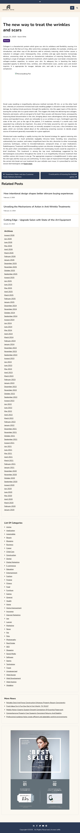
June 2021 (8, 450)
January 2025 (9, 302)
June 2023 (8, 365)
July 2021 (8, 446)
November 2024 (10, 309)
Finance (9, 580)
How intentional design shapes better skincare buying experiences (38, 193)
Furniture (9, 590)
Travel (8, 668)
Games (9, 594)
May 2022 (8, 411)
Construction (11, 555)
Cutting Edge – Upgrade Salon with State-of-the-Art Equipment (37, 219)
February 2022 (10, 422)
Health (8, 601)
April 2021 (8, 457)
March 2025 (8, 295)
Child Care (10, 552)
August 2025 (9, 277)
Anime (8, 527)
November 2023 (10, 351)
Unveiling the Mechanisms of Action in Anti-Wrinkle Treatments (37, 206)
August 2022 (9, 401)
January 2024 (9, 344)
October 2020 (9, 478)
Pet (7, 633)
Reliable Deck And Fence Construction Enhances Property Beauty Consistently (35, 703)
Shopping (9, 650)
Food (8, 587)
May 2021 (8, 453)
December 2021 (10, 429)
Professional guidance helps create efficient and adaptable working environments (36, 717)
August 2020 (9, 485)
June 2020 (8, 492)
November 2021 (10, 432)
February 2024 (10, 341)
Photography (11, 640)
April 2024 (8, 334)
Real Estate (10, 643)
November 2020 (10, 474)
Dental (8, 559)
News (8, 629)
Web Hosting (11, 682)
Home (8, 604)
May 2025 (8, 288)
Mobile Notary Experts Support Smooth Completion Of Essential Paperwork (34, 710)
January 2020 (9, 510)
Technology (10, 664)
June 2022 (8, 408)
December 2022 (10, 387)
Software (9, 657)
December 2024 (10, 306)
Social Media (11, 654)
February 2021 (10, 464)
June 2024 (8, 327)
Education (10, 569)
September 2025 (10, 274)
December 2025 (10, 263)
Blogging (9, 541)
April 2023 (8, 372)
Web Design (11, 675)
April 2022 (8, 415)
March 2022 (8, 418)
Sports (8, 661)
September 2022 (10, 397)
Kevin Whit (22, 37)
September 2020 (10, 482)
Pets (8, 636)
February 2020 (10, 506)
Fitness (9, 583)
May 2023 (8, 369)
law (7, 618)
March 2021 (8, 460)
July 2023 (8, 362)
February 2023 (10, 379)
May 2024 (8, 330)
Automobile (10, 534)
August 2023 (9, 358)
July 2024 (8, 323)
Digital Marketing (12, 562)
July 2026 (8, 239)
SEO (8, 647)
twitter (40, 826)
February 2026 (10, 256)
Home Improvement (13, 608)
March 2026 (8, 253)
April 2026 (8, 249)
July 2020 (8, 489)
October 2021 (9, 436)
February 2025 (10, 299)
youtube (43, 826)
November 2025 (10, 267)
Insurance (10, 611)
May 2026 (8, 246)
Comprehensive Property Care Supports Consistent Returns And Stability (34, 713)
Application (10, 530)
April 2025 (8, 291)
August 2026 (9, 235)
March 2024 (8, 337)
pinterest (46, 826)
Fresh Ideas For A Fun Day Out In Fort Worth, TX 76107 (27, 706)
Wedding (9, 685)
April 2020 (8, 499)
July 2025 (8, 281)
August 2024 (9, 320)
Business (9, 545)
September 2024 (10, 316)
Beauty (6, 41)
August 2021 (9, 443)
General (9, 597)
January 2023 (9, 383)
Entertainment (11, 573)
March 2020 (8, 503)
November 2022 (10, 390)
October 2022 (9, 394)
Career (8, 548)
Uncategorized (11, 671)
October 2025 (9, 270)
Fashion (9, 576)
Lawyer (9, 622)
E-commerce (11, 566)
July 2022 (8, 404)
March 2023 (8, 376)
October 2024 (9, 313)
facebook (37, 826)
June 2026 (8, 242)
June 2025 (8, 284)
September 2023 (10, 355)
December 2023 (10, 348)
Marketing (10, 625)
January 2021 (9, 467)
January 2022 (9, 425)
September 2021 (10, 439)
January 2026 (9, 260)
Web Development (13, 678)
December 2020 (10, 471)
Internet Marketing (13, 615)
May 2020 (8, 496)
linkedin (34, 826)
